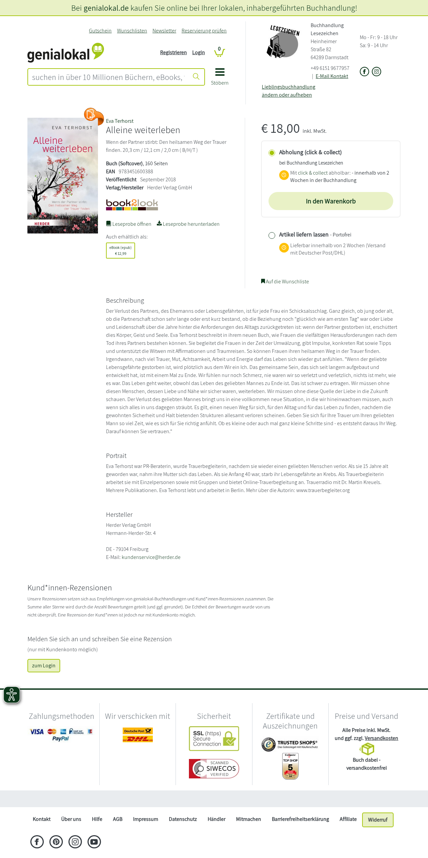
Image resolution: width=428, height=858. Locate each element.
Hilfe (97, 819)
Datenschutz (183, 819)
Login (198, 52)
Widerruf (378, 819)
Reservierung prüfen (204, 30)
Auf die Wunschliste (287, 281)
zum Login (44, 665)
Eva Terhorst (119, 120)
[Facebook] (36, 842)
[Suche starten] (196, 77)
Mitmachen (248, 819)
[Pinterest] (56, 842)
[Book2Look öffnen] (94, 117)
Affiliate (348, 819)
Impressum (145, 819)
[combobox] (108, 77)
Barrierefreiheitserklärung (300, 819)
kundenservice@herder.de (151, 557)
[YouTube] (94, 842)
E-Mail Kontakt (332, 76)
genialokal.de (106, 7)
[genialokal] (65, 52)
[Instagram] (75, 842)
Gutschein (100, 30)
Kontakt (41, 819)
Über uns (71, 819)
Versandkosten (381, 738)
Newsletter (164, 30)
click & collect (313, 172)
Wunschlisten (132, 30)
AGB (117, 819)
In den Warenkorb (331, 201)
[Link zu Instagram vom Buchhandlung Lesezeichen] (376, 72)
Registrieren (173, 52)
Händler (216, 819)
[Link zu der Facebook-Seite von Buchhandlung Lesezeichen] (364, 72)
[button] (220, 79)
